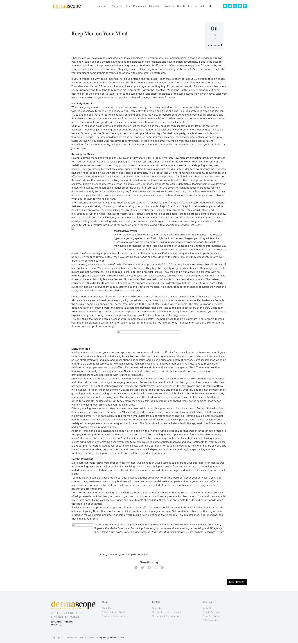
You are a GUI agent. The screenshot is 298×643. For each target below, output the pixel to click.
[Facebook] (225, 6)
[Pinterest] (245, 6)
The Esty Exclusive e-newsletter (168, 612)
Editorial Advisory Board (113, 612)
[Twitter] (230, 6)
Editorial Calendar (211, 612)
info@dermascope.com (62, 622)
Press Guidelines (211, 616)
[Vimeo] (240, 6)
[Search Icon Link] (210, 6)
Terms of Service (116, 637)
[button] (135, 567)
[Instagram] (235, 6)
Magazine (117, 6)
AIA (128, 6)
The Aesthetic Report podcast (166, 616)
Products (168, 6)
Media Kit (207, 608)
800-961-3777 (57, 625)
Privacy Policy (102, 637)
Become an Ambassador (113, 616)
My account (196, 6)
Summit (101, 6)
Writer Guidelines (211, 620)
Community (139, 6)
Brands (181, 6)
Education (154, 6)
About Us (106, 608)
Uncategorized (214, 45)
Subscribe (157, 608)
